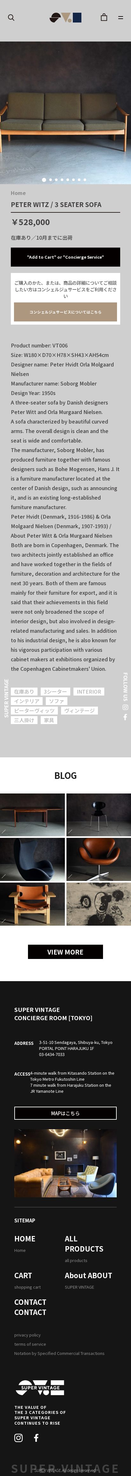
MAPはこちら (65, 1113)
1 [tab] (44, 180)
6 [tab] (73, 179)
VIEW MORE (65, 951)
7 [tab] (79, 179)
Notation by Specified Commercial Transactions (59, 1353)
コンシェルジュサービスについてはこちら (66, 311)
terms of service (30, 1344)
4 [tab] (62, 179)
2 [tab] (50, 179)
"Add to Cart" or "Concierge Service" (65, 257)
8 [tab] (85, 179)
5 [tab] (67, 179)
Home (18, 193)
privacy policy (27, 1335)
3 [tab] (56, 179)
